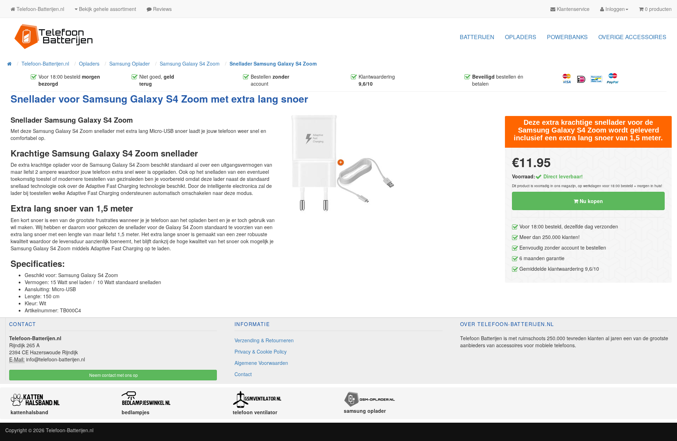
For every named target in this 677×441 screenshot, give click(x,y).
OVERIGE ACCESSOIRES (632, 37)
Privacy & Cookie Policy (260, 351)
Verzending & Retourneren (264, 340)
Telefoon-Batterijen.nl (69, 430)
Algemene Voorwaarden (261, 362)
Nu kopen (590, 200)
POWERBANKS (567, 37)
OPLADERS (520, 37)
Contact (243, 374)
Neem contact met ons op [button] (113, 375)
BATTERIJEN (477, 37)
